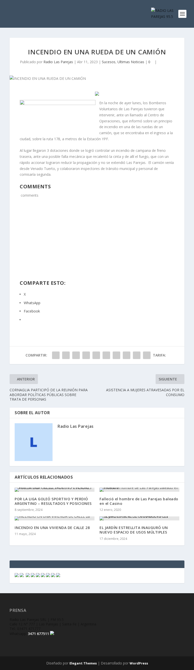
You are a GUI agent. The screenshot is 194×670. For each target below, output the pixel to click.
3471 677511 (38, 633)
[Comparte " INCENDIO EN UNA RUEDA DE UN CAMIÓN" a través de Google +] (76, 355)
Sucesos (108, 61)
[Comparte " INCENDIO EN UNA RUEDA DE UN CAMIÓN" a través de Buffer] (116, 355)
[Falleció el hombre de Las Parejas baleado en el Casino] (139, 490)
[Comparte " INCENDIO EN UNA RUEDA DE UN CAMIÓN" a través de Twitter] (66, 355)
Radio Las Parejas (58, 61)
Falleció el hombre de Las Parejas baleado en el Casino (139, 501)
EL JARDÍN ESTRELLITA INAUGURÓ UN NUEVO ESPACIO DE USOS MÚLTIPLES (134, 530)
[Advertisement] (97, 242)
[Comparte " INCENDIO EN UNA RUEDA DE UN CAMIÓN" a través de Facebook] (56, 355)
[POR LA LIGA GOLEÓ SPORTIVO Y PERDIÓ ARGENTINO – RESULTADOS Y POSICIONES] (54, 490)
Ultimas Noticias (130, 61)
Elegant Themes (83, 663)
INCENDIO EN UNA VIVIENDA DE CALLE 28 (52, 527)
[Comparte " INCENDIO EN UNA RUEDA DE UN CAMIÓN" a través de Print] (147, 355)
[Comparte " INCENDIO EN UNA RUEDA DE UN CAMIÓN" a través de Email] (137, 355)
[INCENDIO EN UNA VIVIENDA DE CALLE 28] (54, 518)
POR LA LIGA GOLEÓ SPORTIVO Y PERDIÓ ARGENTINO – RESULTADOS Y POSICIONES (53, 501)
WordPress (139, 663)
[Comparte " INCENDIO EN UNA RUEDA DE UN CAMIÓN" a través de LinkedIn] (106, 355)
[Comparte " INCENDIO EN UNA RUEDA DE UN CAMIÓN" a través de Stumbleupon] (127, 355)
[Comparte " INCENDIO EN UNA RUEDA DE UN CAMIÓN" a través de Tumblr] (86, 355)
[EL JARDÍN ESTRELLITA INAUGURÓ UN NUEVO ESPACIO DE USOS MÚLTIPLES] (139, 518)
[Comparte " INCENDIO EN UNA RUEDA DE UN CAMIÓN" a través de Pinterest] (96, 355)
